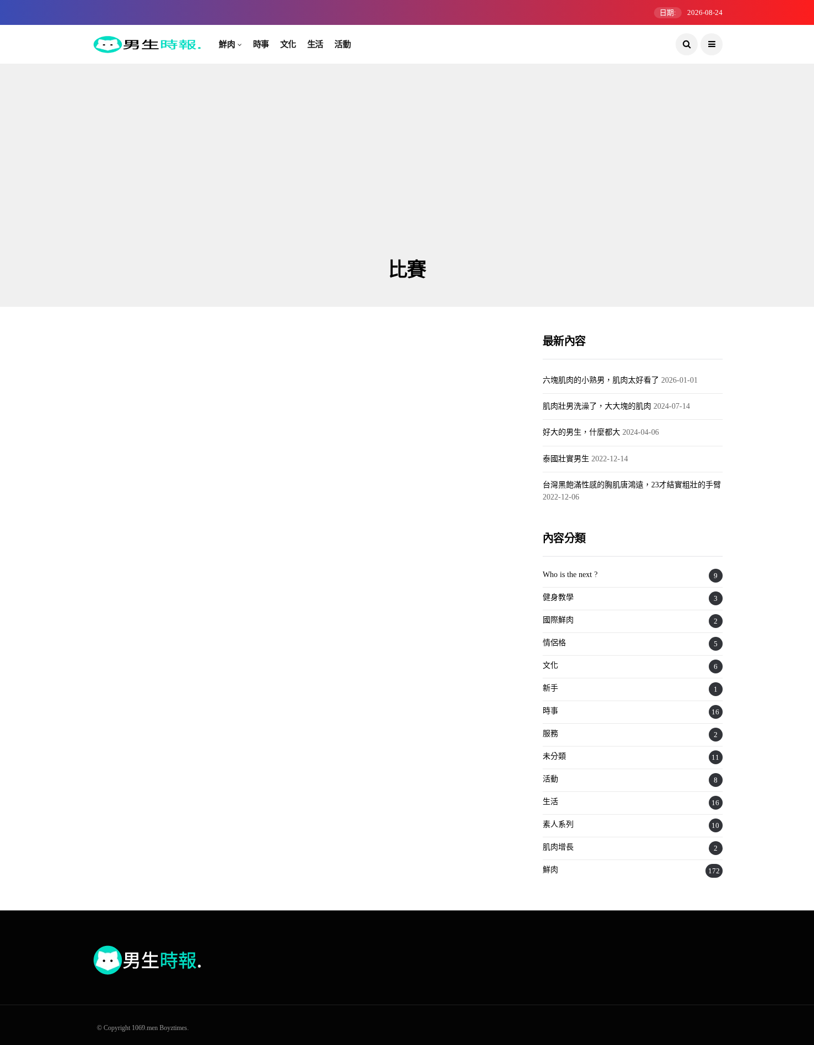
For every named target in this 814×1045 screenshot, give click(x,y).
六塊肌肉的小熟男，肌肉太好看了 (601, 380)
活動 (342, 44)
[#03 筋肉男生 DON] (192, 668)
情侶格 (554, 643)
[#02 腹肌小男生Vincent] (411, 457)
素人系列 (558, 824)
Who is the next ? (141, 407)
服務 (550, 733)
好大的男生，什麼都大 (581, 432)
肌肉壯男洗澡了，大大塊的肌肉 (597, 406)
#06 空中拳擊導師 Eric (149, 543)
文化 (288, 44)
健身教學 (558, 597)
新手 (550, 688)
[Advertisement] (407, 174)
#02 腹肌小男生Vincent (368, 543)
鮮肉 (227, 44)
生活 (315, 44)
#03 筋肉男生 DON (139, 754)
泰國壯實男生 (566, 459)
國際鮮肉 (558, 620)
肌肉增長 (558, 847)
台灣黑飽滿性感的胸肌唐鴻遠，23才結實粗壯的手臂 (632, 485)
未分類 (554, 756)
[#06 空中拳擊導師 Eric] (192, 457)
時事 (261, 44)
